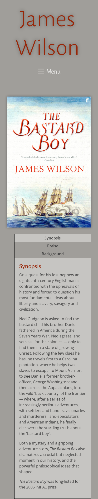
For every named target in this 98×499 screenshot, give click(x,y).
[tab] (52, 238)
